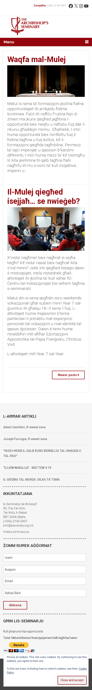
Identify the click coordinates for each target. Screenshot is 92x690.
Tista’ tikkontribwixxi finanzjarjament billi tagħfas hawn (40, 638)
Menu (9, 42)
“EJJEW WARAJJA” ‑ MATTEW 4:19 (27, 467)
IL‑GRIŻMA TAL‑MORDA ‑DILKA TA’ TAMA (31, 479)
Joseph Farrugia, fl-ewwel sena (25, 439)
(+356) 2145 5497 (15, 521)
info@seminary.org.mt (18, 525)
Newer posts (67, 375)
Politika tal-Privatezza (16, 531)
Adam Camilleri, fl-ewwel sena (24, 427)
